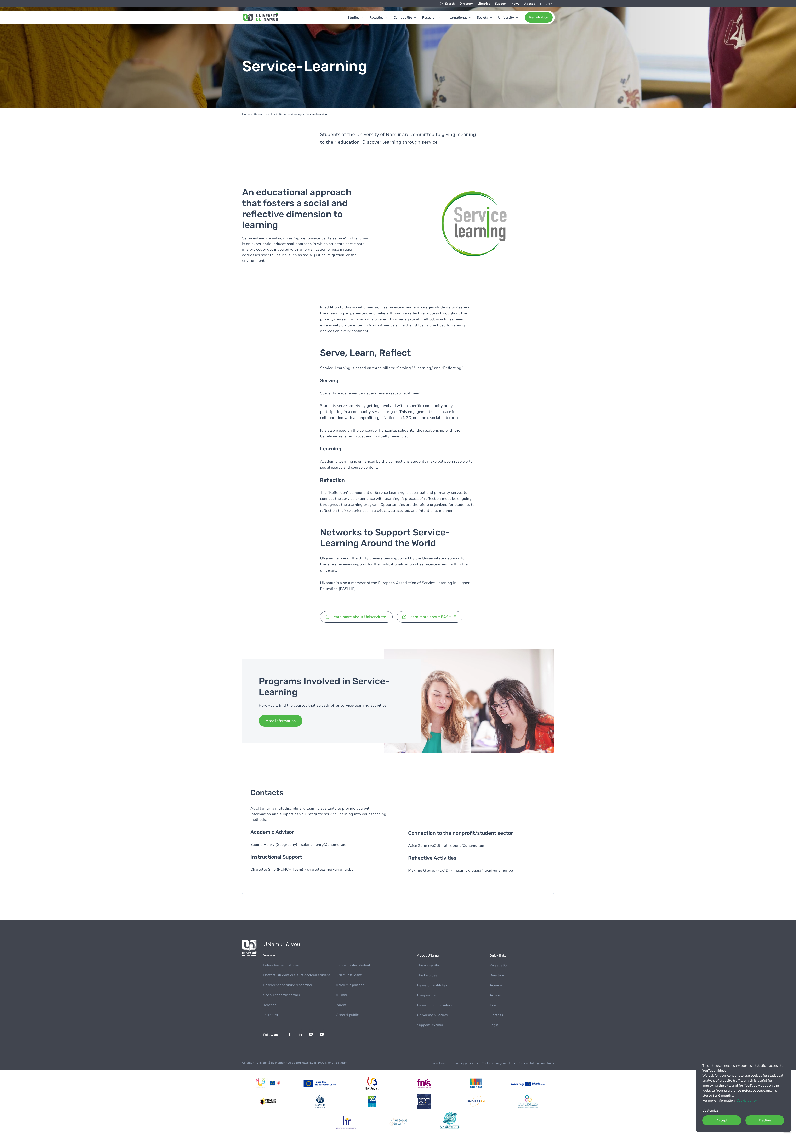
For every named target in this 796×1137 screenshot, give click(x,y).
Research (429, 17)
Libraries (484, 4)
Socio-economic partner (281, 995)
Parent (341, 1005)
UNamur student (349, 975)
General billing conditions (536, 1063)
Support (500, 4)
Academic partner (350, 985)
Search (450, 4)
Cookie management (496, 1063)
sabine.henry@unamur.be (323, 844)
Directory (466, 4)
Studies (353, 17)
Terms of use (437, 1063)
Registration (538, 17)
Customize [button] (710, 1110)
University (506, 17)
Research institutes (432, 985)
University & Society (432, 1015)
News (515, 4)
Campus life (402, 17)
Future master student (353, 965)
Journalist (270, 1015)
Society (482, 17)
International (457, 17)
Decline (765, 1120)
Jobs (493, 1005)
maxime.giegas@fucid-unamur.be (483, 870)
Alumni (341, 995)
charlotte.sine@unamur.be (330, 869)
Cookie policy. (747, 1100)
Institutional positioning (286, 114)
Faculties (376, 17)
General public (347, 1015)
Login (494, 1025)
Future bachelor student (282, 965)
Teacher (269, 1005)
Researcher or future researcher (287, 985)
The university (428, 965)
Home (246, 114)
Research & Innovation (434, 1005)
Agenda (529, 4)
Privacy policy (463, 1063)
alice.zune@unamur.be (464, 845)
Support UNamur (430, 1025)
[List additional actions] (550, 4)
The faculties (427, 975)
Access (495, 995)
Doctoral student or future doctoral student (296, 975)
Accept (721, 1120)
